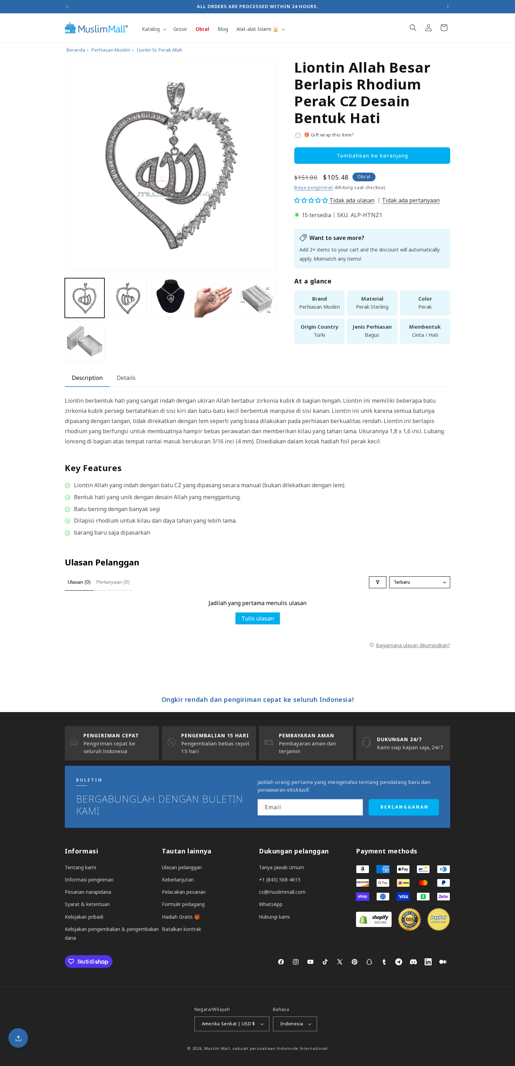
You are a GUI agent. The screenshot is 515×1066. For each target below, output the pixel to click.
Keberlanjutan (178, 879)
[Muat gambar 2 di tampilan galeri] (127, 298)
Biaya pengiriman (313, 187)
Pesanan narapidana (88, 892)
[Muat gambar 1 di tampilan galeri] (84, 298)
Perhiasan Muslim (110, 50)
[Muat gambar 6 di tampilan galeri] (84, 341)
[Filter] (377, 582)
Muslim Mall (217, 1048)
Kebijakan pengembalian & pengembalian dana (112, 933)
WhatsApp (270, 904)
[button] (153, 29)
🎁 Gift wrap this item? (329, 135)
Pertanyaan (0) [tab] (113, 582)
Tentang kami (80, 867)
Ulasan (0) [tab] (79, 582)
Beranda (76, 50)
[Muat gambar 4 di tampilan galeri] (214, 298)
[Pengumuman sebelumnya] (67, 6)
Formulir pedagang (183, 904)
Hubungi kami (274, 916)
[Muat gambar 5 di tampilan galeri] (257, 298)
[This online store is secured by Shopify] (374, 925)
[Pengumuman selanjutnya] (447, 6)
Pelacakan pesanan (184, 892)
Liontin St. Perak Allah (160, 50)
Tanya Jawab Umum (281, 867)
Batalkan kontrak (181, 929)
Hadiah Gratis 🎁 (181, 916)
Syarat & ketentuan (87, 904)
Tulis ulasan (257, 618)
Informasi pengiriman (89, 879)
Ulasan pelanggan (182, 867)
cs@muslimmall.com (282, 892)
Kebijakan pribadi (84, 916)
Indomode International (302, 1048)
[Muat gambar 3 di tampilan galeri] (171, 298)
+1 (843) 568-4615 (280, 879)
